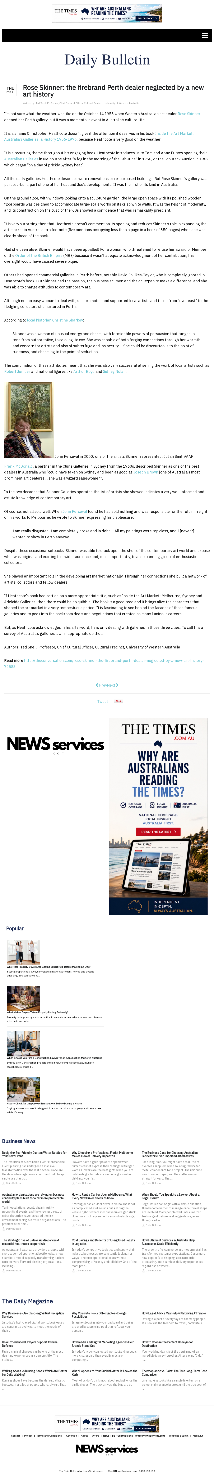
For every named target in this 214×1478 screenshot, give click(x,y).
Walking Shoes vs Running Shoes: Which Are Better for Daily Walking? (34, 1372)
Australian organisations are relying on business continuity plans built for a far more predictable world (33, 1198)
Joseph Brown (145, 472)
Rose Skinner (189, 113)
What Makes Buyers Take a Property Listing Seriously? (37, 1012)
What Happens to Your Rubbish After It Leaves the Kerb (105, 1372)
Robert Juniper (17, 371)
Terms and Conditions (49, 1435)
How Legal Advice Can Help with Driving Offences (174, 1313)
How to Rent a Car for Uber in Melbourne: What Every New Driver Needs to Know (102, 1196)
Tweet (102, 701)
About (84, 1435)
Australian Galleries (21, 159)
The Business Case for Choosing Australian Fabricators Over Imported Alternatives (170, 1154)
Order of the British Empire (38, 255)
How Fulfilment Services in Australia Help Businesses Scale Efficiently (168, 1242)
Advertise (71, 1435)
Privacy (28, 1435)
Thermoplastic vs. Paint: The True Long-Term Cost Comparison (174, 1372)
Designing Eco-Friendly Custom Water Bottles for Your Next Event (34, 1154)
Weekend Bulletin (179, 1435)
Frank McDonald (18, 466)
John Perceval (74, 511)
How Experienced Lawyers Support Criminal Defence (30, 1344)
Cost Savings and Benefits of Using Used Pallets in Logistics (103, 1242)
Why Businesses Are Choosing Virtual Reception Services (33, 1315)
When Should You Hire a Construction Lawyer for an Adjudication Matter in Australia (54, 1057)
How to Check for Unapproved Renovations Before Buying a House (44, 1103)
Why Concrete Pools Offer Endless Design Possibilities (99, 1315)
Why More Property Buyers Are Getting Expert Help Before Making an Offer (48, 966)
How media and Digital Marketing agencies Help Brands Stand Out (103, 1344)
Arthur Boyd (84, 371)
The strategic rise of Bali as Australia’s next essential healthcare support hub (30, 1242)
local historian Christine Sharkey (55, 320)
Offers (95, 1435)
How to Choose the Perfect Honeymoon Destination (167, 1344)
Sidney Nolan (114, 371)
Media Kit (198, 1435)
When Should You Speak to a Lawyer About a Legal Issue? (171, 1196)
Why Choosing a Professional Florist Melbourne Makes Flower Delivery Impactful (102, 1154)
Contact (15, 1435)
